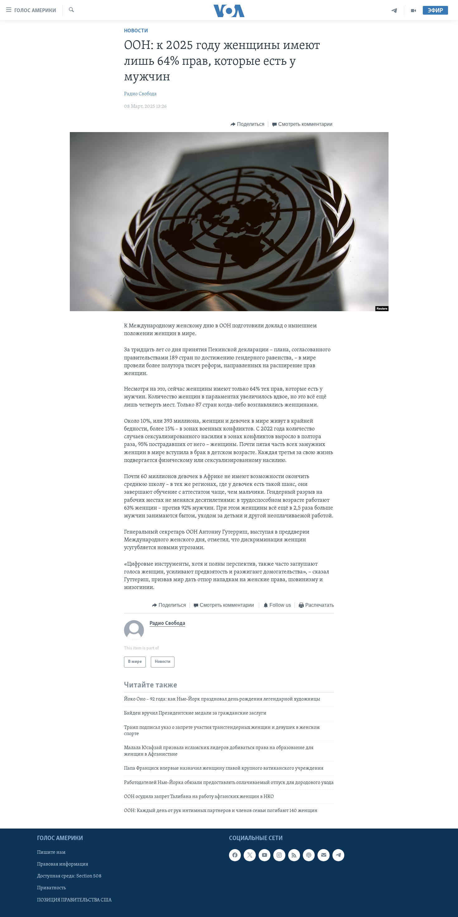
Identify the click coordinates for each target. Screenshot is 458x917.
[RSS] (294, 855)
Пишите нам (51, 852)
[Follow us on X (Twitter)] (249, 855)
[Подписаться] (323, 855)
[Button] (248, 124)
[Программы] (413, 11)
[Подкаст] (309, 855)
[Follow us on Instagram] (279, 855)
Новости (136, 31)
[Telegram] (394, 11)
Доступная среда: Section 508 (69, 876)
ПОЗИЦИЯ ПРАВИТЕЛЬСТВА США (74, 899)
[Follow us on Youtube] (264, 855)
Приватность (51, 888)
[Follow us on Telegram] (338, 855)
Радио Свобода (140, 94)
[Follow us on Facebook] (235, 855)
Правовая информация (62, 864)
